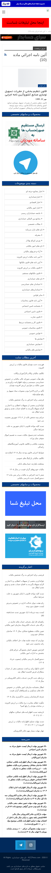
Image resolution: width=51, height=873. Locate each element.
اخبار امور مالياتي (34, 208)
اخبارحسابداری (35, 197)
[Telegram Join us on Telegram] (20, 845)
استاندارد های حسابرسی (31, 284)
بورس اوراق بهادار (33, 240)
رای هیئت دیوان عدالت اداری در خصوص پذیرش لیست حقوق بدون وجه (25, 604)
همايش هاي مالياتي (33, 350)
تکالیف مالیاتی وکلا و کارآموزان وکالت (29, 373)
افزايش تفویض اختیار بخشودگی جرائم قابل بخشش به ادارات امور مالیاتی (27, 651)
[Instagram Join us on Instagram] (30, 845)
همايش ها (39, 339)
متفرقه (38, 235)
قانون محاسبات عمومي (31, 328)
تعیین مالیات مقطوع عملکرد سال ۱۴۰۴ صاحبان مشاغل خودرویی (25, 633)
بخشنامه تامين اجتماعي (31, 306)
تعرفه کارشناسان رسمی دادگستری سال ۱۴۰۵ (25, 697)
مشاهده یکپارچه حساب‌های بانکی (31, 464)
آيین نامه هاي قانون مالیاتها (30, 262)
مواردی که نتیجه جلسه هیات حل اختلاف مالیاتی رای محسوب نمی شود (25, 642)
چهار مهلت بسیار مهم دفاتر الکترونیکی (28, 731)
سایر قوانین (42, 86)
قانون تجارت (36, 317)
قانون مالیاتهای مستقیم (31, 273)
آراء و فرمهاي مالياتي (32, 251)
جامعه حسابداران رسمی (31, 213)
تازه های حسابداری (35, 279)
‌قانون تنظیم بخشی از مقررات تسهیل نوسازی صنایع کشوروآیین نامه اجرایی (26, 93)
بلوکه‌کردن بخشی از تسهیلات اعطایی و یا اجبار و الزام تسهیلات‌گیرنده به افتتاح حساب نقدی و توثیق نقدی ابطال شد (24, 408)
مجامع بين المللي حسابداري (29, 219)
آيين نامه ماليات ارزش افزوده (29, 257)
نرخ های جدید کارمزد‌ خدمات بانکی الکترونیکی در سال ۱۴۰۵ (24, 679)
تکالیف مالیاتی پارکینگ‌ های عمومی (30, 458)
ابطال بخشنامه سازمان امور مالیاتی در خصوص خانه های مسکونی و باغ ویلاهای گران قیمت (25, 689)
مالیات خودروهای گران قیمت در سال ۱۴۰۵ (27, 469)
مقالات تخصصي (34, 224)
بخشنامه (34, 772)
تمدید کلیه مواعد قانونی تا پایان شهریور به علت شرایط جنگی (25, 595)
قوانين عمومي (35, 333)
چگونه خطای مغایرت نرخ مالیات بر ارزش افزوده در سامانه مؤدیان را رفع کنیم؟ (24, 704)
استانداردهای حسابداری (31, 290)
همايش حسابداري (34, 344)
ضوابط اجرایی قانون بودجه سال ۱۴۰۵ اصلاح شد (24, 453)
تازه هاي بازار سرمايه (34, 229)
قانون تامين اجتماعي (32, 311)
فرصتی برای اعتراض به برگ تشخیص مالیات (26, 400)
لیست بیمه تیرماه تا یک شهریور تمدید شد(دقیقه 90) (25, 614)
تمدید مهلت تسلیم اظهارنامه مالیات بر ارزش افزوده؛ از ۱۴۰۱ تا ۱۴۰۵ (26, 723)
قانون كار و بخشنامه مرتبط (30, 322)
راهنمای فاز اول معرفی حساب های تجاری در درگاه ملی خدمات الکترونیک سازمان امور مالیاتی (24, 623)
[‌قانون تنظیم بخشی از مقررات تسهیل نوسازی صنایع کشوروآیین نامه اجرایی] (32, 78)
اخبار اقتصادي (35, 202)
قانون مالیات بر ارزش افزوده (29, 268)
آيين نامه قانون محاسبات (31, 300)
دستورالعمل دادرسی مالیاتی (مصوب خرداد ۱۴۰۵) (27, 660)
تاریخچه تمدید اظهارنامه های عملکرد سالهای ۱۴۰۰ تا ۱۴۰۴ (26, 713)
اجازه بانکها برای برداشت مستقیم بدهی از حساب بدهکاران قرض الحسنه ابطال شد (24, 670)
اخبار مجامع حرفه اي (34, 191)
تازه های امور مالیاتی (34, 246)
